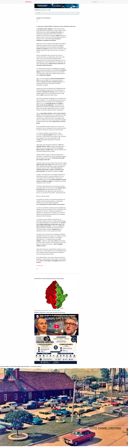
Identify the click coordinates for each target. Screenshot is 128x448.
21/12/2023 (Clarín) (39, 265)
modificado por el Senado (59, 68)
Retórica (29, 2)
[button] (37, 21)
